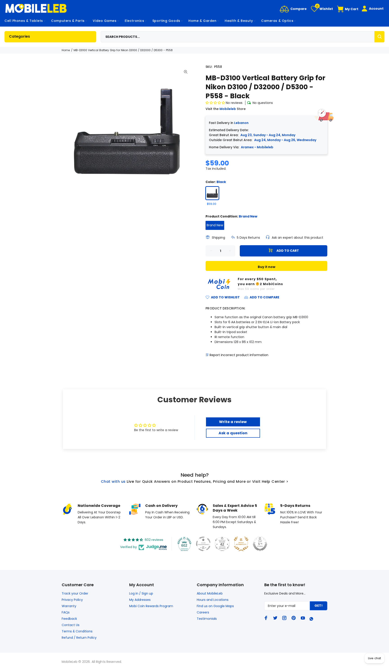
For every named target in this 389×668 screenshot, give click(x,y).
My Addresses (140, 599)
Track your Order (75, 593)
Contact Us (70, 625)
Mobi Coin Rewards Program (151, 606)
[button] (216, 103)
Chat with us (113, 481)
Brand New (215, 225)
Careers (203, 612)
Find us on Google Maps (215, 606)
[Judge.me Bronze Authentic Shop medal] (241, 544)
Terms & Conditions (77, 631)
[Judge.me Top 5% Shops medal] (260, 544)
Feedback (69, 618)
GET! (318, 605)
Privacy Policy (72, 599)
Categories (19, 36)
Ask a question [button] (233, 433)
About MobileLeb (210, 593)
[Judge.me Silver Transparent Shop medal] (203, 544)
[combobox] (242, 36)
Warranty (69, 606)
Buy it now (266, 267)
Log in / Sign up (141, 593)
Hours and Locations (212, 599)
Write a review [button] (233, 421)
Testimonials (207, 618)
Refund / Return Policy (79, 637)
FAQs (66, 612)
